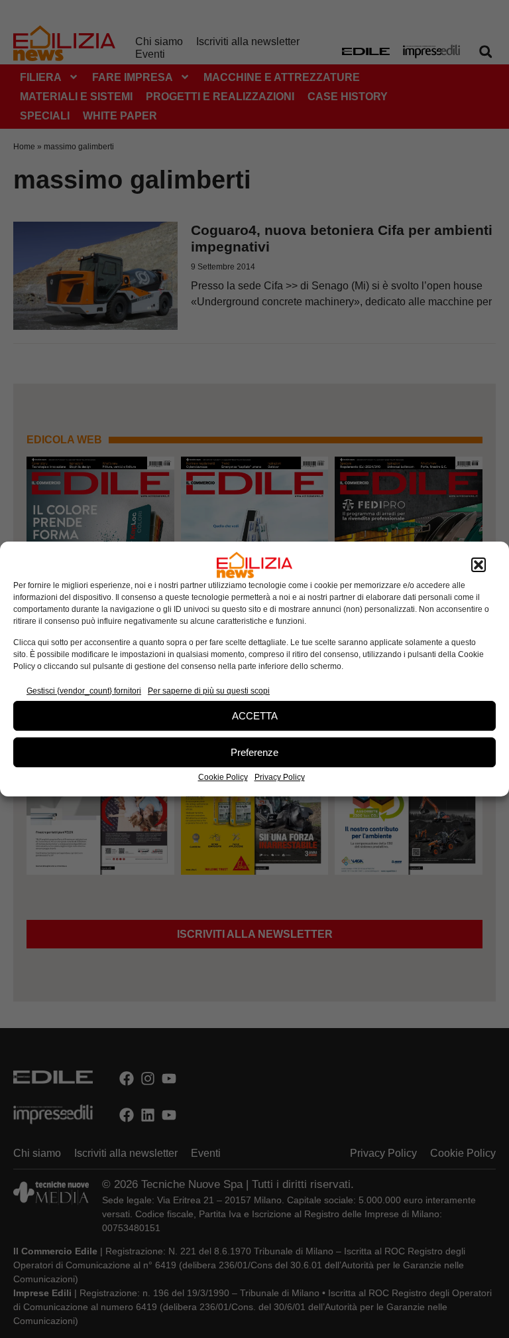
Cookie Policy (223, 777)
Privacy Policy (279, 777)
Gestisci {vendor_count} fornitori (84, 691)
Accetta (255, 715)
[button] (478, 564)
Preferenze (254, 752)
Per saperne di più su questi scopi (209, 691)
